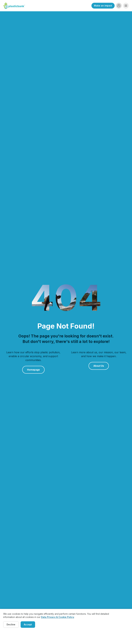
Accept (28, 624)
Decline (11, 624)
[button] (119, 6)
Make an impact (103, 5)
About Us (98, 365)
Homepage (33, 369)
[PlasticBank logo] (14, 5)
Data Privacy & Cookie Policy (57, 617)
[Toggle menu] (126, 6)
